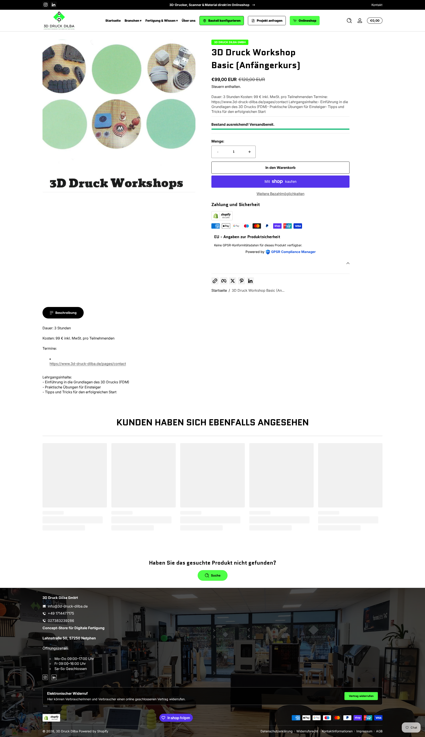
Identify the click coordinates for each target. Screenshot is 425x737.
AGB (379, 731)
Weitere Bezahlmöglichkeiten (280, 193)
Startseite (113, 20)
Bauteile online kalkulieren (209, 5)
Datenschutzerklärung (277, 731)
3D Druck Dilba (67, 731)
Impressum (364, 731)
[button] (349, 21)
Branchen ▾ (133, 20)
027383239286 (61, 620)
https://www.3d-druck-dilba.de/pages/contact (88, 363)
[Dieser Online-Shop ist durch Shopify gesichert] (222, 219)
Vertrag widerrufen (361, 696)
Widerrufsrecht (307, 731)
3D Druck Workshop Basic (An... (258, 290)
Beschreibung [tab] (66, 312)
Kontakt (376, 5)
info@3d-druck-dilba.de (68, 606)
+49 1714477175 (61, 613)
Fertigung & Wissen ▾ (161, 20)
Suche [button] (215, 575)
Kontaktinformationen (337, 731)
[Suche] (349, 20)
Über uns (188, 20)
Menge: (217, 141)
